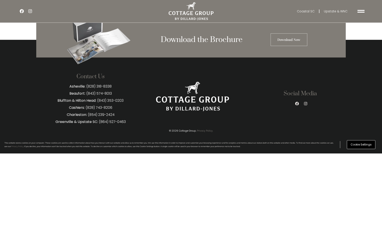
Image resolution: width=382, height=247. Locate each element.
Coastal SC (306, 11)
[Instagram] (30, 11)
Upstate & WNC (336, 11)
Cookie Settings (361, 144)
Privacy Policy (17, 146)
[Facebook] (21, 11)
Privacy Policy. (205, 130)
